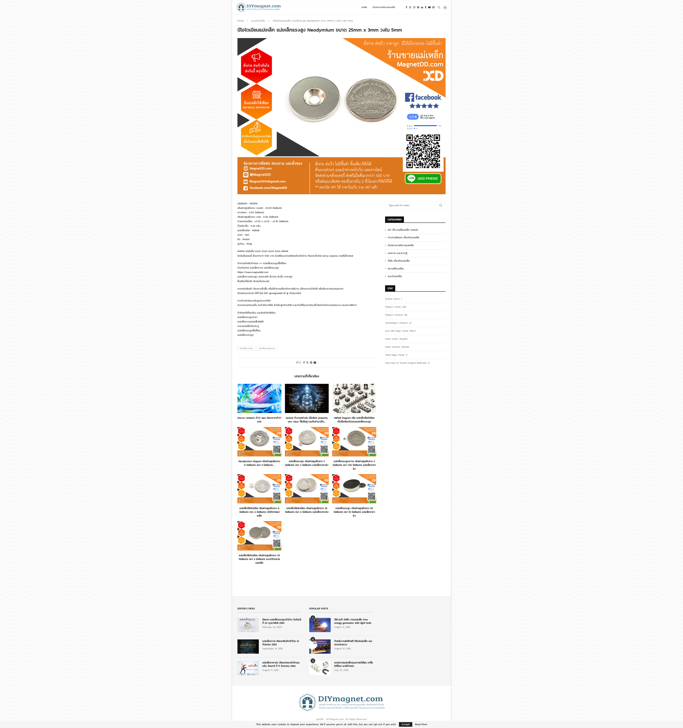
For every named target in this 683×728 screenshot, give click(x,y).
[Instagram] (414, 7)
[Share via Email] (315, 362)
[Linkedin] (422, 7)
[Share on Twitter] (307, 362)
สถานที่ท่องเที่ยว (396, 269)
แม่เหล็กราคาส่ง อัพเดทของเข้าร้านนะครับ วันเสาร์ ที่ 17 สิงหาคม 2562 (281, 664)
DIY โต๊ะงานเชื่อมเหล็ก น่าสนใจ (403, 230)
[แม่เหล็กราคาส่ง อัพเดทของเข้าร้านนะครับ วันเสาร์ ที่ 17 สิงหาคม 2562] (248, 668)
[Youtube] (429, 7)
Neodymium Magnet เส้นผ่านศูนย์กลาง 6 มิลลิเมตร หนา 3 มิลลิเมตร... (259, 463)
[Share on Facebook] (304, 362)
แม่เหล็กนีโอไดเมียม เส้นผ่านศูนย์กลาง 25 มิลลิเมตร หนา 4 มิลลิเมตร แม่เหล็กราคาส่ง (307, 510)
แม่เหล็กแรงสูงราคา (267, 348)
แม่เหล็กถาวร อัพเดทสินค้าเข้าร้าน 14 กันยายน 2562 (280, 642)
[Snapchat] (433, 7)
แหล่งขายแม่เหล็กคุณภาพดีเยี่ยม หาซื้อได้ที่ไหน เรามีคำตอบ (353, 664)
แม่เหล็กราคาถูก (246, 348)
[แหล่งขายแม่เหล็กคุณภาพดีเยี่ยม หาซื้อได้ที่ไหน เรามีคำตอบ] (320, 668)
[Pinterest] (418, 7)
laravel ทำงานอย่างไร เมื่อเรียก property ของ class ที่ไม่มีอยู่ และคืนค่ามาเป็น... (307, 419)
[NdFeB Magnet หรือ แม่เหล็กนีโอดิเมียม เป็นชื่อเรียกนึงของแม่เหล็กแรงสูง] (354, 398)
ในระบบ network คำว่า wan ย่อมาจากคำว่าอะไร (259, 419)
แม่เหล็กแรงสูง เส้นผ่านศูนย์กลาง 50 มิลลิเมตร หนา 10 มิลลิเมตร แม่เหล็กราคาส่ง (354, 512)
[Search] (439, 7)
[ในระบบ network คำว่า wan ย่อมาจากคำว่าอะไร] (259, 398)
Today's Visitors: (394, 315)
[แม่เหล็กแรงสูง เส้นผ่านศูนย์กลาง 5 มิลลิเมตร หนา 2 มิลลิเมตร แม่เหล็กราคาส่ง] (307, 441)
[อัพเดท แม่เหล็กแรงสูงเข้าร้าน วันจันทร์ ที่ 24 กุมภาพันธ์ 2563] (248, 625)
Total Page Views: (395, 355)
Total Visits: (392, 339)
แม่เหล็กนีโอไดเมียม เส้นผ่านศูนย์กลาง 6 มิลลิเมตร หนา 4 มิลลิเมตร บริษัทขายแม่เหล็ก (259, 512)
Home (364, 7)
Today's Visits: (393, 307)
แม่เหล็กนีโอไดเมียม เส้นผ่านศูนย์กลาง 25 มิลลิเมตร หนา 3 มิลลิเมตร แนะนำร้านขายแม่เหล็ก (259, 559)
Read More (421, 724)
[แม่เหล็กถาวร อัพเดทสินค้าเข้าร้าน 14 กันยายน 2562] (248, 646)
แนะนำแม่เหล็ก (258, 20)
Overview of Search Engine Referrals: (406, 363)
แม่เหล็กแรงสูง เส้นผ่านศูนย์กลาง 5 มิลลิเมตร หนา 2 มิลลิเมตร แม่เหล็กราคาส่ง (306, 463)
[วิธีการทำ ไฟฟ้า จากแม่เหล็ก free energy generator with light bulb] (320, 625)
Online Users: (393, 299)
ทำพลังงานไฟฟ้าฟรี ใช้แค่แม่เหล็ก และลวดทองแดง (353, 642)
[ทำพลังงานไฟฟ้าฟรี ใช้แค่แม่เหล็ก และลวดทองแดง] (320, 646)
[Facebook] (406, 7)
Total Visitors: (393, 347)
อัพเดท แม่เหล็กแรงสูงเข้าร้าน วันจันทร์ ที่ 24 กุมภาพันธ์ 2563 (281, 621)
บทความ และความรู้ (397, 253)
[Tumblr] (425, 7)
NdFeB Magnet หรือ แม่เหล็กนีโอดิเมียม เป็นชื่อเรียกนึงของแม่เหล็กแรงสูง (354, 419)
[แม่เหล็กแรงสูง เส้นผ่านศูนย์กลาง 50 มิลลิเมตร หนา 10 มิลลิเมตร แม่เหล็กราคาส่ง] (354, 488)
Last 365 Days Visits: (397, 331)
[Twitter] (410, 7)
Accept (406, 724)
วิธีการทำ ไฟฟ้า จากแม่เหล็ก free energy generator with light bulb (352, 621)
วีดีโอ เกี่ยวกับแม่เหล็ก (399, 261)
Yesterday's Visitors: (397, 323)
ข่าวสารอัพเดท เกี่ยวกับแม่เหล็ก (403, 237)
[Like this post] (299, 362)
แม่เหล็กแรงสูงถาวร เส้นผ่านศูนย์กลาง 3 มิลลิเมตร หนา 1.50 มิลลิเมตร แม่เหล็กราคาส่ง (354, 465)
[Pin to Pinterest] (311, 362)
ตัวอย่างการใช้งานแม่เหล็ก (383, 7)
